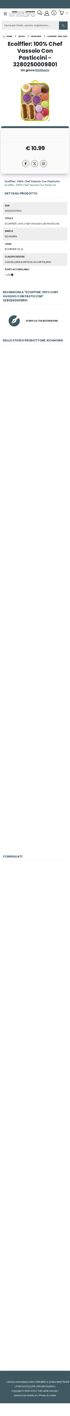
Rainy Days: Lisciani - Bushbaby (35, 1328)
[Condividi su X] (34, 163)
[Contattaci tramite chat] (39, 13)
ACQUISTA (36, 422)
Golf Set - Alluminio (35, 1161)
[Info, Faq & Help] (54, 13)
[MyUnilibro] (46, 13)
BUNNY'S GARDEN (35, 911)
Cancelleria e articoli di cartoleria (28, 261)
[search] (63, 26)
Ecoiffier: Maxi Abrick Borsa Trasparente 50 (35, 812)
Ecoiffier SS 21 (14, 249)
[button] (63, 13)
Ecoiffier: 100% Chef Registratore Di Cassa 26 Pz (36, 728)
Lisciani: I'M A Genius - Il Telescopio (35, 995)
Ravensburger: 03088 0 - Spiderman (35, 1245)
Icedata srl (32, 1395)
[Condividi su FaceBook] (25, 163)
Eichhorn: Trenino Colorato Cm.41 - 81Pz (35, 562)
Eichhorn (11, 236)
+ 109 (8, 274)
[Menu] (5, 14)
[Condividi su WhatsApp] (43, 163)
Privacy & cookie (47, 1395)
